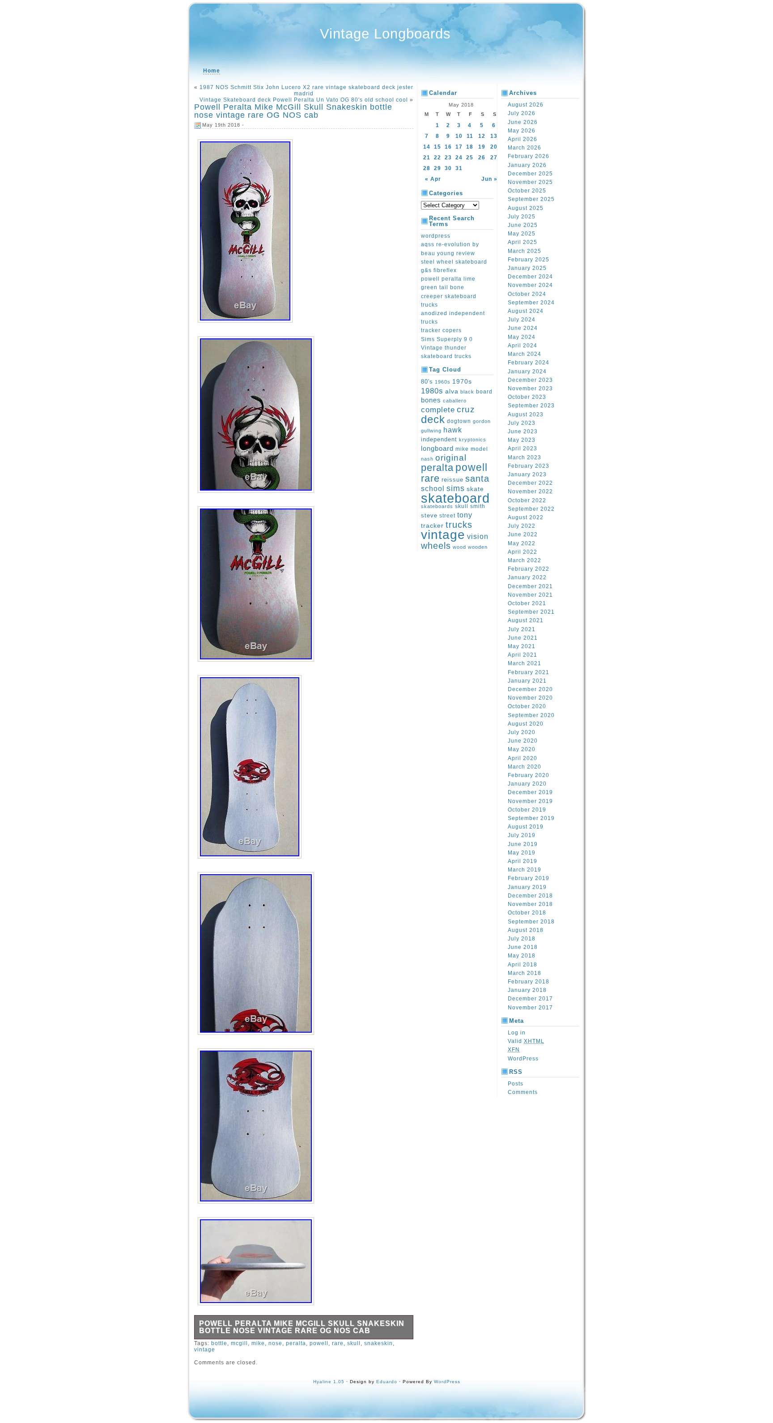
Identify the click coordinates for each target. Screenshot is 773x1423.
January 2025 (527, 268)
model (479, 449)
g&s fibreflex (439, 270)
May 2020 (521, 749)
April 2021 (522, 655)
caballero (455, 400)
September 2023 (531, 405)
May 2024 (521, 337)
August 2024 (526, 311)
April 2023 (522, 448)
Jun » (489, 179)
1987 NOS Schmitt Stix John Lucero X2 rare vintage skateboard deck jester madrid (306, 90)
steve (429, 516)
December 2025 (530, 174)
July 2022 (521, 526)
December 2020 (530, 689)
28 (426, 168)
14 (426, 147)
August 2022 (526, 517)
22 (437, 157)
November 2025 (530, 182)
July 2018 (521, 939)
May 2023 (521, 440)
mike (258, 1343)
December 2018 (530, 896)
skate (475, 488)
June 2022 (523, 534)
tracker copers (441, 330)
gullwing (431, 430)
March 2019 (524, 870)
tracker (432, 525)
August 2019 (526, 827)
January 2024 (527, 371)
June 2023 (523, 431)
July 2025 (521, 217)
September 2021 (531, 612)
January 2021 (527, 681)
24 (459, 157)
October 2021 (527, 603)
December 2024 (530, 276)
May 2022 (521, 543)
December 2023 (530, 380)
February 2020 (528, 775)
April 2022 (522, 552)
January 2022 (527, 577)
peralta (296, 1343)
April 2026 (522, 139)
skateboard (455, 498)
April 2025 (522, 242)
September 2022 (531, 509)
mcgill (239, 1343)
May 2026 (521, 131)
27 (493, 157)
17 (459, 147)
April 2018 (522, 964)
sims (455, 488)
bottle (219, 1343)
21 (426, 157)
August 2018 (526, 930)
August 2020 (526, 724)
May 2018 (521, 956)
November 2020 (530, 698)
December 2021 (530, 586)
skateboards (437, 506)
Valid (526, 1041)
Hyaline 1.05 (328, 1381)
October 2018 (527, 913)
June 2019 (523, 844)
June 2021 (523, 638)
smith (477, 506)
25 (469, 157)
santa (477, 478)
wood (459, 547)
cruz (466, 409)
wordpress (435, 236)
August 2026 (526, 105)
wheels (436, 546)
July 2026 (521, 113)
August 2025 (526, 208)
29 (437, 168)
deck (433, 419)
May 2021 (521, 646)
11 (470, 136)
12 (481, 136)
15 (437, 147)
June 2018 (523, 947)
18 (469, 147)
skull (354, 1343)
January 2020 (527, 784)
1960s (442, 382)
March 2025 (524, 251)
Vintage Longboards (385, 34)
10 (459, 136)
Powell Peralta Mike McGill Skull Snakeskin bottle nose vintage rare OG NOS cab (293, 111)
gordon (482, 421)
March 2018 (524, 973)
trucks (459, 525)
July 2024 (521, 319)
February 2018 (528, 982)
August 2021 (526, 620)
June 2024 (523, 328)
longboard (437, 448)
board (484, 391)
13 (493, 136)
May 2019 (521, 853)
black (467, 391)
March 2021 (524, 663)
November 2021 (530, 595)
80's (427, 381)
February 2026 (528, 156)
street (447, 516)
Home (211, 71)
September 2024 (531, 302)
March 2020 (524, 767)
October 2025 (527, 191)
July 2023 (521, 423)
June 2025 (523, 225)
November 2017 (530, 1007)
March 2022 (524, 560)
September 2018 (531, 922)
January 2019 (527, 887)
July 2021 (521, 629)
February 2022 (528, 569)
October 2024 (527, 294)
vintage (204, 1349)
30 (448, 168)
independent (439, 439)
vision (477, 536)
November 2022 (530, 491)
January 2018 (527, 990)
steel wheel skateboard (454, 262)
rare (338, 1343)
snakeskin (378, 1343)
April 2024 (522, 345)
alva (452, 391)
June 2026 (523, 122)
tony (464, 515)
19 (481, 147)
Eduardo (386, 1381)
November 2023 (530, 388)
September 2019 (531, 818)
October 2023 (527, 397)
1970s (462, 381)
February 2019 (528, 878)
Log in (517, 1033)
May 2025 (521, 234)
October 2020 (527, 706)
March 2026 (524, 148)
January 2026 (527, 165)
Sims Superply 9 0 (447, 339)
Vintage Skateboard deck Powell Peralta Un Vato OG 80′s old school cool (304, 100)
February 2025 (528, 259)
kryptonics (472, 439)
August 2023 (526, 414)
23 (448, 157)
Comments (523, 1092)
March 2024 (524, 354)
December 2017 (530, 999)
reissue (452, 479)
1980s (432, 391)
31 (459, 168)
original (451, 457)
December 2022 (530, 483)
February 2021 (528, 672)
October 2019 (527, 810)
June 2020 (523, 741)
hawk (452, 430)
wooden (478, 547)
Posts (515, 1084)
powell (319, 1343)
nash (427, 459)
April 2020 (522, 758)
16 (448, 147)
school (433, 488)
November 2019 (530, 801)
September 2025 (531, 199)
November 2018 (530, 904)
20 (493, 147)
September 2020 (531, 715)
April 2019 (522, 861)
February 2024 (528, 362)
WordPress (523, 1058)
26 (481, 157)
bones (431, 400)
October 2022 (527, 500)
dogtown (459, 421)
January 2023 (527, 474)
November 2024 (530, 285)
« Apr (433, 179)
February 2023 (528, 466)
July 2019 (521, 835)
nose (275, 1343)
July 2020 (521, 732)
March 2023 (524, 457)
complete (438, 409)
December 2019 (530, 792)
